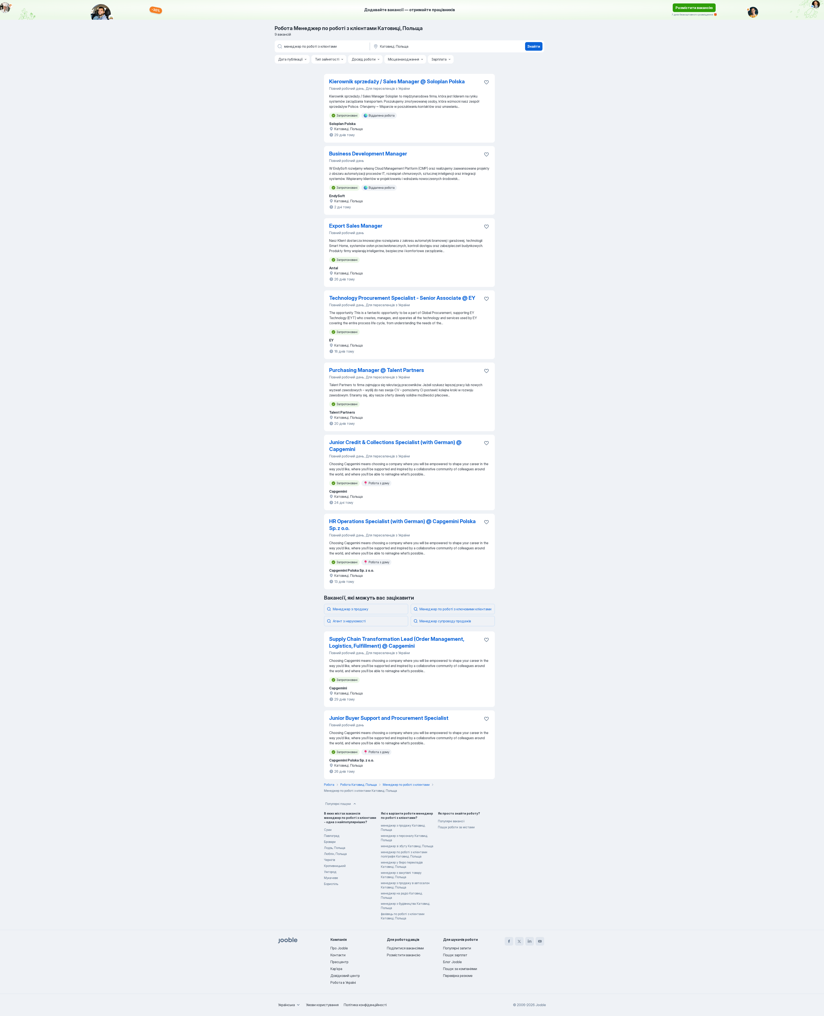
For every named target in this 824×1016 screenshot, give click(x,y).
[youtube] (540, 941)
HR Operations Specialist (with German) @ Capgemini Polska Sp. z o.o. (402, 524)
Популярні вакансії (451, 821)
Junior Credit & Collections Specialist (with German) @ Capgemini (395, 445)
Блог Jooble (452, 962)
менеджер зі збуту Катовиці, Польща (407, 846)
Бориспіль (331, 884)
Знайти (533, 46)
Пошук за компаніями (460, 969)
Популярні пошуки (338, 804)
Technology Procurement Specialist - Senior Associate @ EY (402, 298)
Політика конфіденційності (365, 1005)
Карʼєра (336, 969)
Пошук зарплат (455, 955)
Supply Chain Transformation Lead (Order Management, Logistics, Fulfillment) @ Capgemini (396, 642)
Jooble (541, 1005)
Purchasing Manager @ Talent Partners (376, 370)
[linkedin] (529, 941)
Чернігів (329, 860)
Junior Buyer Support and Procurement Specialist (388, 718)
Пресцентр (339, 962)
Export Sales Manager (355, 226)
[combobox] (289, 1005)
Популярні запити (457, 948)
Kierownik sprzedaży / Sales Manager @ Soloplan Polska (397, 81)
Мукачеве (331, 878)
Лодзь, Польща (334, 848)
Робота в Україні (343, 982)
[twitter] (519, 941)
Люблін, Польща (335, 854)
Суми (328, 830)
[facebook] (509, 941)
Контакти (337, 955)
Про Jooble (339, 948)
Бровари (330, 842)
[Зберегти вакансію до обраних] (486, 82)
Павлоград (331, 836)
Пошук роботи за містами (456, 827)
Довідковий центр (345, 975)
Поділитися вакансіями (405, 948)
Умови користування (322, 1005)
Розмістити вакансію (694, 8)
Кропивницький (335, 866)
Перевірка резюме (458, 975)
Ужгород (330, 872)
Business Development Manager (368, 154)
